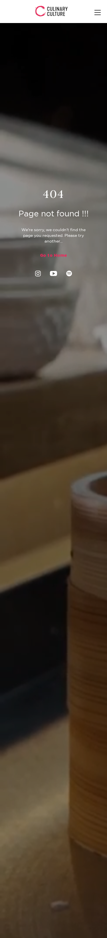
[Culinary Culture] (51, 11)
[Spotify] (69, 273)
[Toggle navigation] (97, 13)
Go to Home (53, 255)
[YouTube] (53, 273)
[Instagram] (38, 273)
